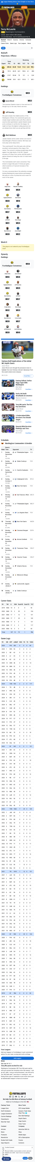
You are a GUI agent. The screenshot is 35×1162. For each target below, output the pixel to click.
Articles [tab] (21, 40)
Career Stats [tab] (5, 43)
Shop (20, 1132)
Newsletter (4, 1137)
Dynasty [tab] (15, 40)
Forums (21, 1140)
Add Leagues (17, 1058)
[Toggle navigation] (32, 7)
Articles (3, 1129)
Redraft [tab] (3, 40)
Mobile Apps (22, 1135)
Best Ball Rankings (24, 1116)
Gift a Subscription (24, 1137)
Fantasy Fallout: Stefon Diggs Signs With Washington (24, 383)
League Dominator (6, 1114)
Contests (21, 1143)
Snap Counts (22, 1121)
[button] (32, 48)
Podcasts (4, 1135)
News (2, 1132)
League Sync (5, 1108)
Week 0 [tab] (9, 40)
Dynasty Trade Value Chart (25, 1112)
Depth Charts (23, 1118)
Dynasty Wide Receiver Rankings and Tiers (23, 427)
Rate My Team (5, 1122)
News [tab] (29, 43)
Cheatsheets (5, 1119)
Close (30, 1158)
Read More (27, 376)
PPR (3, 48)
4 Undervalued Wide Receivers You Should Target (23, 417)
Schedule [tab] (28, 40)
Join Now (24, 7)
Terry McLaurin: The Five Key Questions (24, 406)
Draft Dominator (6, 1111)
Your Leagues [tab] (22, 43)
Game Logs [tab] (13, 43)
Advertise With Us (24, 1129)
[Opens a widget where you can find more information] (6, 1159)
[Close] (32, 1147)
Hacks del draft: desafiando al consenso (24, 395)
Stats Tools (22, 1124)
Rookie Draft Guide (6, 1140)
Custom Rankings (6, 1116)
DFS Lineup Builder (24, 1108)
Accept (25, 1158)
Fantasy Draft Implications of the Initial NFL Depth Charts (16, 362)
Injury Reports (5, 1143)
